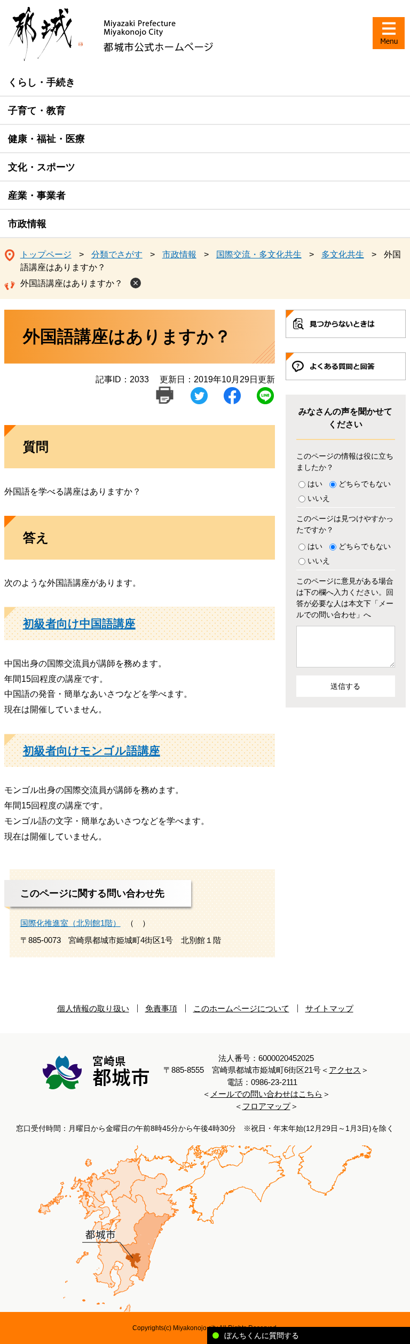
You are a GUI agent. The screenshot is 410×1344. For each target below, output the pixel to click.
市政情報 (27, 223)
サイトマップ (329, 1008)
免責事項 (161, 1008)
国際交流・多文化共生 (259, 254)
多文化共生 (342, 254)
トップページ (46, 254)
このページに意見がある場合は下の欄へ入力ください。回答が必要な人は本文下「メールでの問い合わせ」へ (344, 598)
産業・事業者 (37, 195)
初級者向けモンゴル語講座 (91, 750)
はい (315, 484)
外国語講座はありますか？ (71, 283)
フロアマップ (266, 1106)
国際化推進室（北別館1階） (70, 923)
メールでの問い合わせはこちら (266, 1093)
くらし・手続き (41, 82)
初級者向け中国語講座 (79, 623)
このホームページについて (241, 1008)
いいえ (319, 498)
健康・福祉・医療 (46, 138)
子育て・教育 (37, 110)
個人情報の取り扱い (93, 1008)
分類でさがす (117, 254)
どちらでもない (364, 484)
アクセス (345, 1069)
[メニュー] (389, 33)
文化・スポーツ (41, 167)
